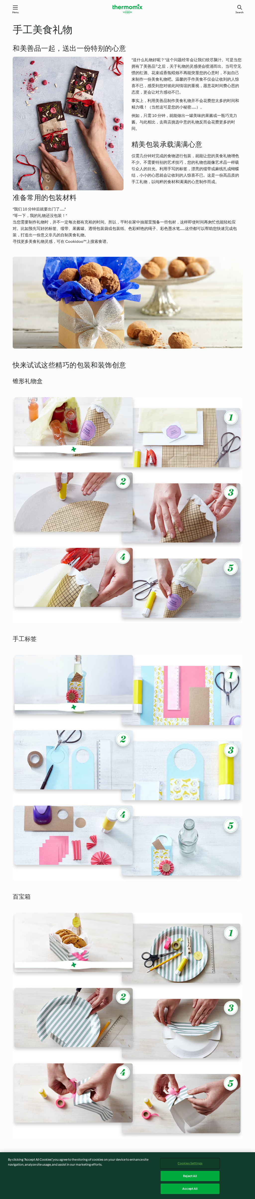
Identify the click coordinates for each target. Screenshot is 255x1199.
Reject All (190, 1176)
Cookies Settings (190, 1163)
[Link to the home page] (127, 9)
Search (240, 12)
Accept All (189, 1189)
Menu (15, 12)
